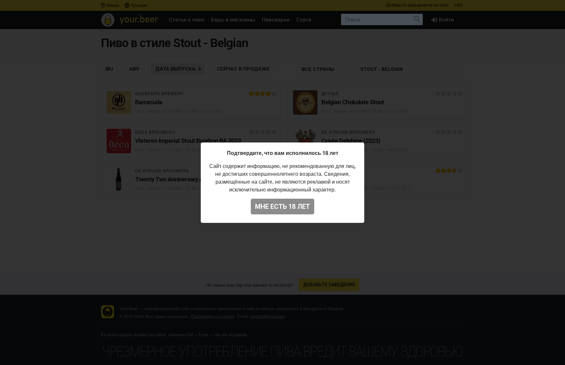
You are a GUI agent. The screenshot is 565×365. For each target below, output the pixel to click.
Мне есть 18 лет (282, 206)
